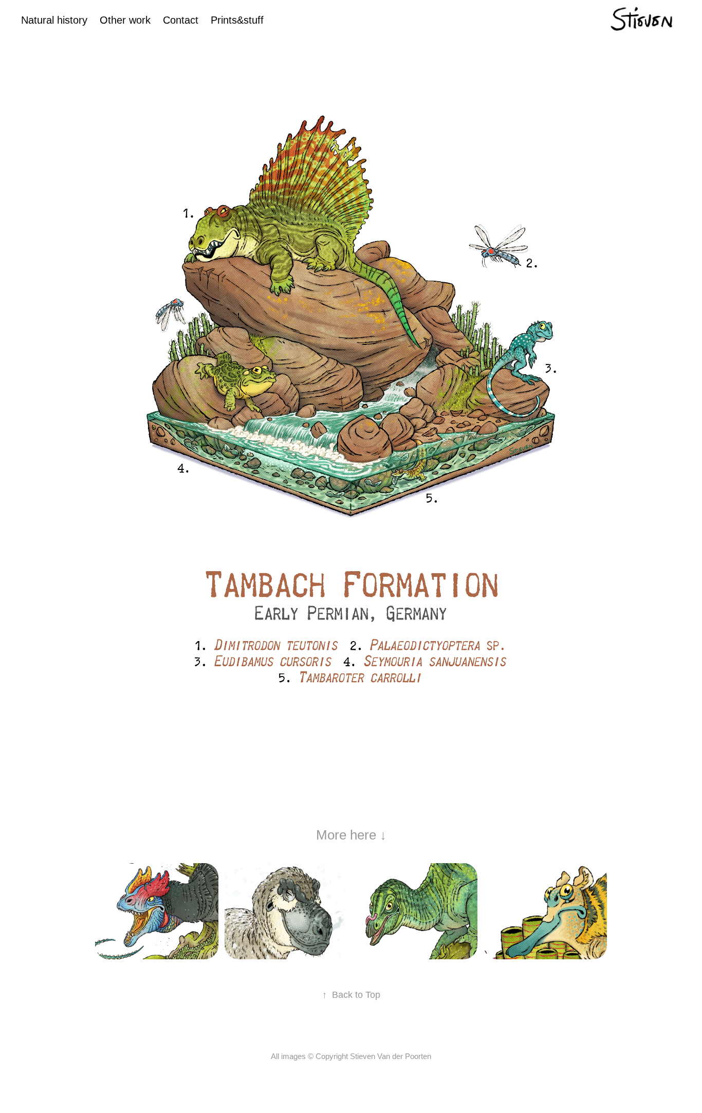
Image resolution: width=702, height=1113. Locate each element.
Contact (180, 20)
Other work (125, 20)
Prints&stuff (237, 20)
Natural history (54, 20)
